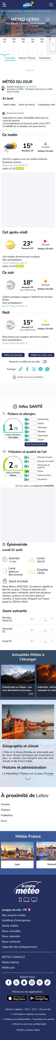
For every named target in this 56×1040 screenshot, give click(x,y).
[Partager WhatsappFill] (47, 369)
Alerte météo (10, 926)
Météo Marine (10, 962)
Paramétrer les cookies (44, 1019)
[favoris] (48, 19)
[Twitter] (16, 982)
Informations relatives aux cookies (29, 1014)
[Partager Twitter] (34, 369)
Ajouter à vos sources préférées (30, 377)
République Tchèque (15, 11)
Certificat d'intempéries (16, 920)
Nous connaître (11, 931)
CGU (27, 1009)
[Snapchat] (24, 982)
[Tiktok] (47, 982)
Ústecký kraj (39, 11)
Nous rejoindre (11, 936)
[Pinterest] (40, 982)
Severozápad (28, 11)
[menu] (4, 4)
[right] (52, 45)
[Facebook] (8, 982)
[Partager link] (21, 369)
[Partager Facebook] (27, 369)
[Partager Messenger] (41, 369)
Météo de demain (13, 355)
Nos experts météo (14, 915)
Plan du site (45, 1009)
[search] (51, 4)
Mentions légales (13, 1009)
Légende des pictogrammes (19, 947)
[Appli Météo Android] (39, 998)
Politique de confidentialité (17, 1019)
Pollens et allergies (21, 414)
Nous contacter (11, 941)
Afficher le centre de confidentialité (29, 1024)
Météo (3, 11)
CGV (34, 1009)
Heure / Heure (27, 58)
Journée (10, 58)
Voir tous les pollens (36, 444)
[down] (28, 779)
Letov (48, 11)
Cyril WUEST (30, 86)
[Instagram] (32, 982)
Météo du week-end (41, 355)
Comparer (45, 58)
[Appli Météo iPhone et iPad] (17, 998)
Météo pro (8, 967)
